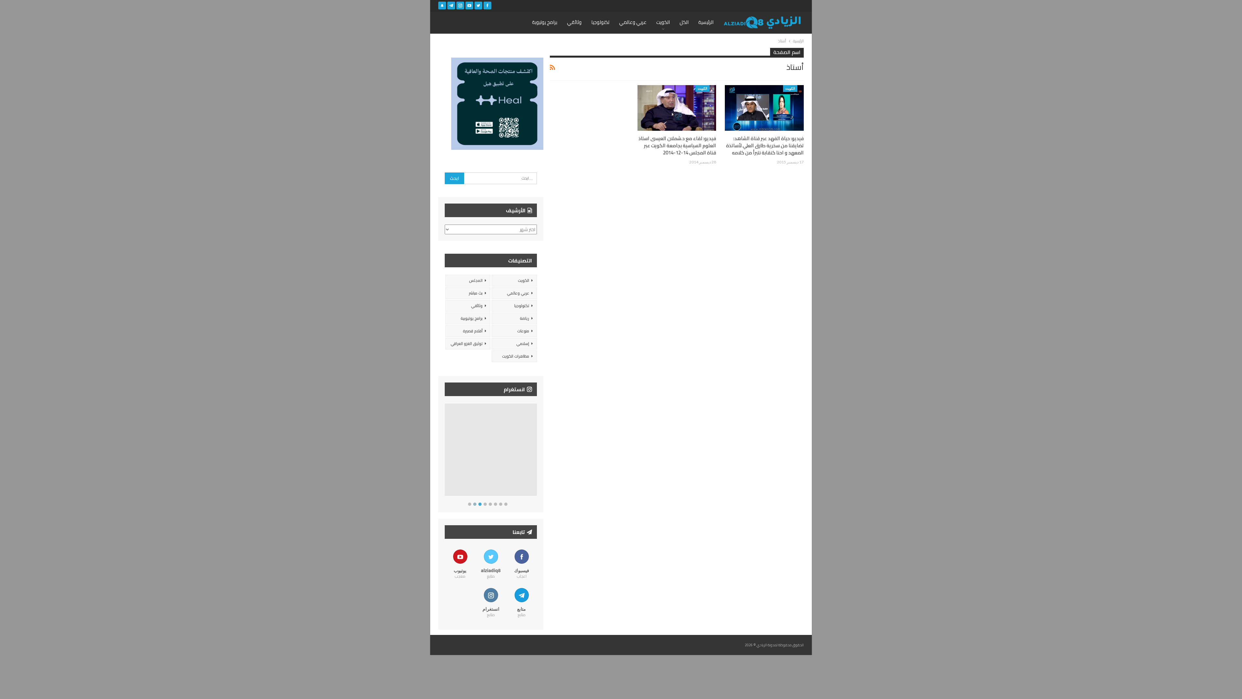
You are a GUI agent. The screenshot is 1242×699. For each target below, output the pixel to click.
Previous (446, 451)
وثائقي (574, 22)
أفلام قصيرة (473, 331)
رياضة (524, 318)
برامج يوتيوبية (472, 318)
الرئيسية (706, 22)
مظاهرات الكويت (515, 356)
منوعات (523, 331)
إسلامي (522, 343)
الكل (684, 22)
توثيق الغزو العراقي (467, 343)
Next (535, 451)
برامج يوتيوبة (544, 22)
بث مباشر (476, 293)
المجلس (476, 280)
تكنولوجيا (600, 22)
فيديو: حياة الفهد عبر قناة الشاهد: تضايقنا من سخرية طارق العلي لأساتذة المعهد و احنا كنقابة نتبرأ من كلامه (765, 145)
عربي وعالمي (633, 22)
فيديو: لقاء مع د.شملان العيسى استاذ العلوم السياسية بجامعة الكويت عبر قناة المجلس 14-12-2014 (677, 145)
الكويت (663, 22)
